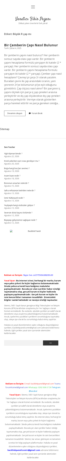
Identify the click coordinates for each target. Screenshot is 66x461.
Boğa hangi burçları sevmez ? (16, 168)
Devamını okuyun (16, 114)
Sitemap (4, 129)
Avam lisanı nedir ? (12, 175)
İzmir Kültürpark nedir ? (14, 198)
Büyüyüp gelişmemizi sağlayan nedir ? (20, 220)
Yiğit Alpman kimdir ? (13, 153)
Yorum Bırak (37, 113)
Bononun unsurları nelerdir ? (16, 183)
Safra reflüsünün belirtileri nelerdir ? (19, 190)
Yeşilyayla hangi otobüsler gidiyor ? (19, 205)
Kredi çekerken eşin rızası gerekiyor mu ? (21, 161)
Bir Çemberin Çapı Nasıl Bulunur (31, 45)
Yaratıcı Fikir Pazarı (33, 19)
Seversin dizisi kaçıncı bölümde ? (18, 212)
